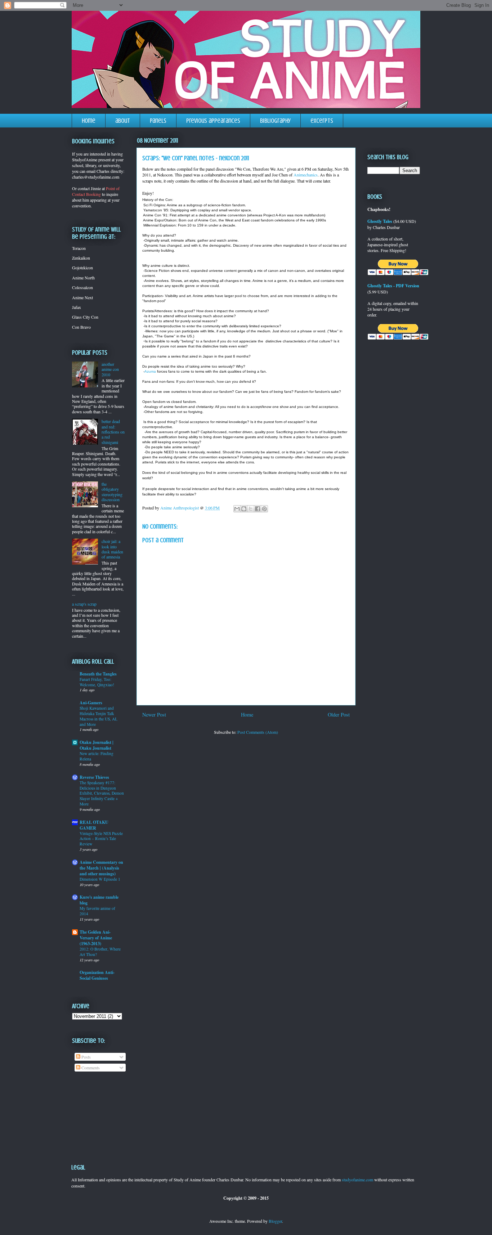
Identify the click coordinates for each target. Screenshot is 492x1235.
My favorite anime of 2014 (97, 911)
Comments (90, 1067)
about (122, 120)
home (88, 120)
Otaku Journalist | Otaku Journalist (96, 745)
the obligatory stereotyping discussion (112, 491)
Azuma (150, 371)
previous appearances (213, 120)
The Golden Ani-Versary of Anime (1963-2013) (96, 938)
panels (158, 120)
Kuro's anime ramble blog (99, 900)
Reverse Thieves (94, 777)
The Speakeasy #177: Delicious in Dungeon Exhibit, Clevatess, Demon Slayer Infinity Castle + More (102, 793)
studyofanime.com (357, 1179)
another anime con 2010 (110, 369)
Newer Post (154, 714)
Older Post (339, 714)
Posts (85, 1057)
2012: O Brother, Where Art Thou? (100, 951)
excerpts (321, 120)
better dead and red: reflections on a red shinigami (113, 431)
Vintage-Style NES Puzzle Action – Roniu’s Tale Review (101, 839)
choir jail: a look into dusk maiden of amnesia (112, 549)
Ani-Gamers (91, 703)
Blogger (275, 1221)
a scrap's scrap (84, 604)
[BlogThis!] (243, 508)
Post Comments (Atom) (257, 732)
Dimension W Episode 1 (100, 879)
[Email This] (237, 508)
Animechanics (306, 175)
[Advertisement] (94, 1112)
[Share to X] (250, 508)
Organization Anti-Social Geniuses (97, 975)
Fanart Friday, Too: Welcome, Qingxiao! (97, 682)
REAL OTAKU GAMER (94, 825)
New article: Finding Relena (96, 756)
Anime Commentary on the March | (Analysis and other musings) (101, 868)
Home (247, 714)
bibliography (275, 120)
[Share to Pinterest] (264, 508)
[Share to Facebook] (257, 508)
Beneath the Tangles (98, 674)
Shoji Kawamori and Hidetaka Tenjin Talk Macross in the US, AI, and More (98, 716)
